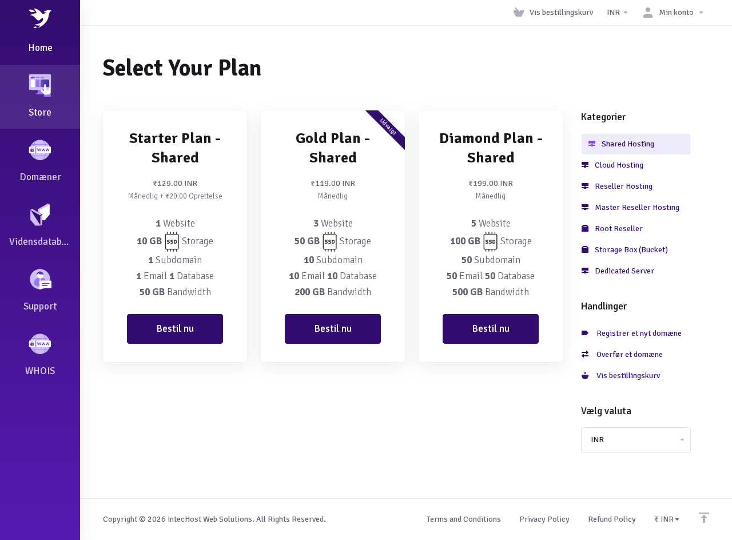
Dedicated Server (623, 271)
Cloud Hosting (618, 165)
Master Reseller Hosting (636, 207)
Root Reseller (618, 228)
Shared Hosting (627, 144)
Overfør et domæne (628, 354)
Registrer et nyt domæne (637, 333)
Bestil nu (175, 329)
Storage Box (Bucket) (630, 250)
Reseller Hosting (623, 186)
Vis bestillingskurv (626, 375)
